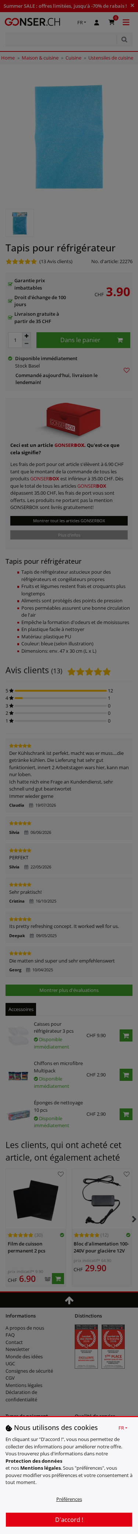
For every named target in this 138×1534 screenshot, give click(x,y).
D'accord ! (69, 1520)
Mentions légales (40, 1468)
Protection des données (34, 1461)
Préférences (69, 1499)
